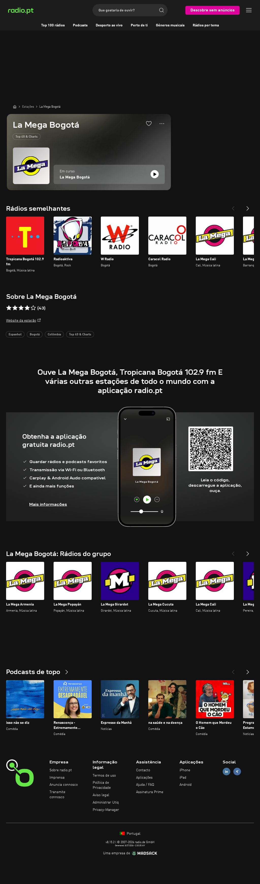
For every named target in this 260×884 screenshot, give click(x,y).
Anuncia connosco (64, 785)
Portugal (133, 834)
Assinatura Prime (149, 792)
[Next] (248, 206)
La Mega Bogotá (75, 177)
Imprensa (57, 777)
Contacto (143, 770)
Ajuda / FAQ (145, 785)
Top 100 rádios (53, 25)
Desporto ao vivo (109, 25)
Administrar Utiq (106, 802)
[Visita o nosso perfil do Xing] (237, 771)
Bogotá (35, 334)
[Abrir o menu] (249, 10)
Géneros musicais (170, 25)
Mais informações (48, 504)
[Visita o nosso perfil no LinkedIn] (226, 771)
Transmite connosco (57, 794)
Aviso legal (101, 795)
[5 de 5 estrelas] (33, 308)
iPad (183, 777)
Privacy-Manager (106, 810)
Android (186, 785)
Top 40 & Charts (26, 136)
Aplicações (144, 777)
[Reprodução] (155, 174)
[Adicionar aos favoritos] (149, 123)
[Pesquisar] (161, 10)
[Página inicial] (15, 107)
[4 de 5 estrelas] (27, 308)
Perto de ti (139, 25)
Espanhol (15, 334)
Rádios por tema (206, 25)
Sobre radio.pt (61, 770)
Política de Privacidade (102, 785)
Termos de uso (104, 775)
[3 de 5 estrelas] (21, 308)
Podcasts (80, 25)
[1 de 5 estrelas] (9, 308)
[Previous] (233, 206)
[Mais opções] (162, 124)
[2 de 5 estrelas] (15, 308)
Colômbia (54, 334)
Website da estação (21, 320)
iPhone (185, 770)
